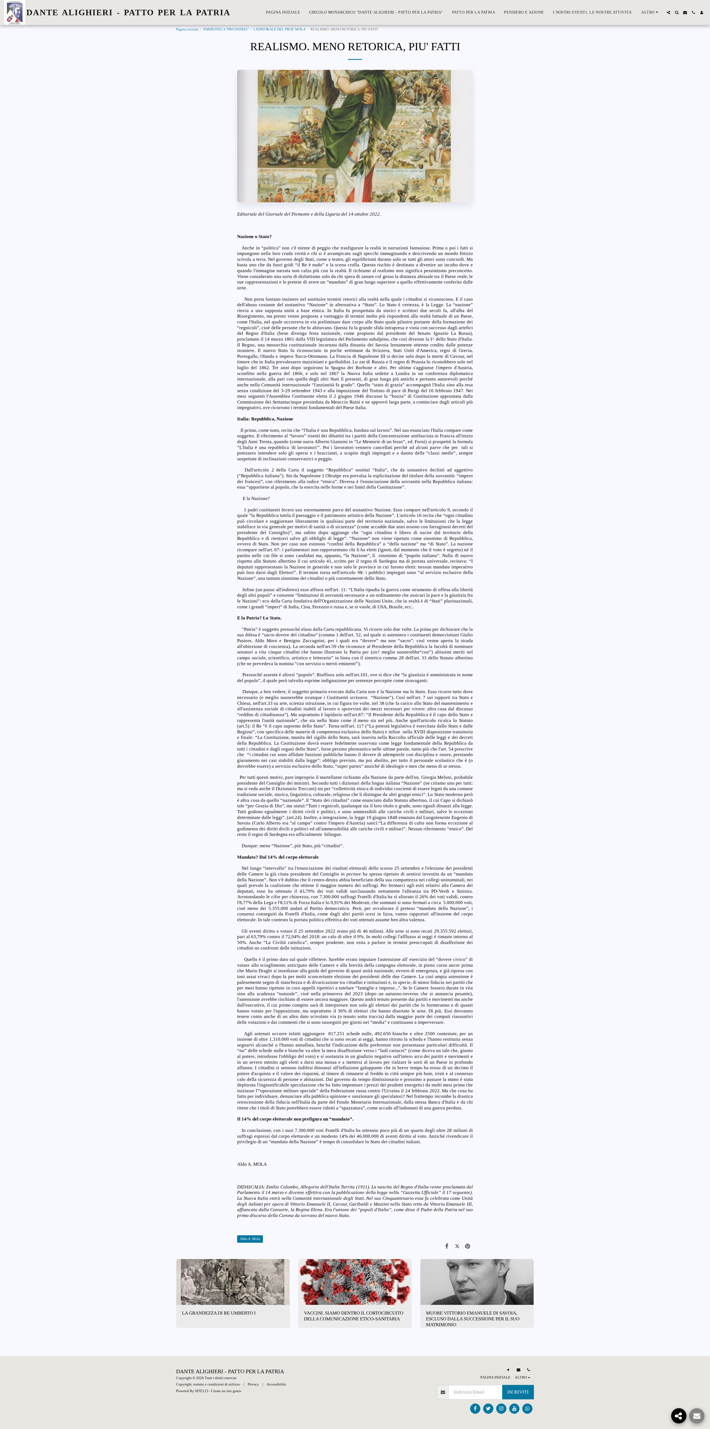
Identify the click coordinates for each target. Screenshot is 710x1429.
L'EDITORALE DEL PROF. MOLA (279, 29)
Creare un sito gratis (226, 1391)
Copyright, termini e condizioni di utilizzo (208, 1384)
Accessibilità (276, 1384)
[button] (668, 12)
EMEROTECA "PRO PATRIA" (226, 29)
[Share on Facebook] (447, 1246)
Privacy (253, 1384)
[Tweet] (457, 1246)
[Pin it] (468, 1246)
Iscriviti (518, 1392)
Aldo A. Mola (250, 1239)
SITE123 (201, 1391)
